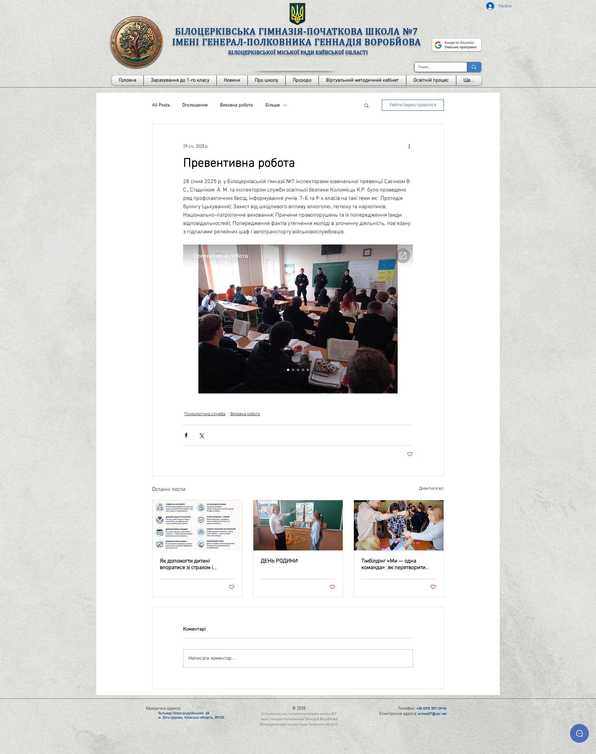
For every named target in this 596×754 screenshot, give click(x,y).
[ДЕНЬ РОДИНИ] (298, 525)
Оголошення (195, 105)
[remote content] (298, 320)
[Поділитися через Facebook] (186, 435)
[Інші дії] (409, 146)
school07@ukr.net (432, 714)
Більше (272, 105)
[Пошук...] (474, 67)
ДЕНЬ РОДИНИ (279, 561)
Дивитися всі (431, 488)
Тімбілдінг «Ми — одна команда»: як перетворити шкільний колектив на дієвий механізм (397, 564)
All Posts (161, 105)
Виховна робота (236, 105)
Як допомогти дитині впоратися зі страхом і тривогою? (186, 564)
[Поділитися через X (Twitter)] (201, 435)
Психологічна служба (204, 414)
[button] (266, 80)
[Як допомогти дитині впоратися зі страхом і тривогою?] (197, 525)
